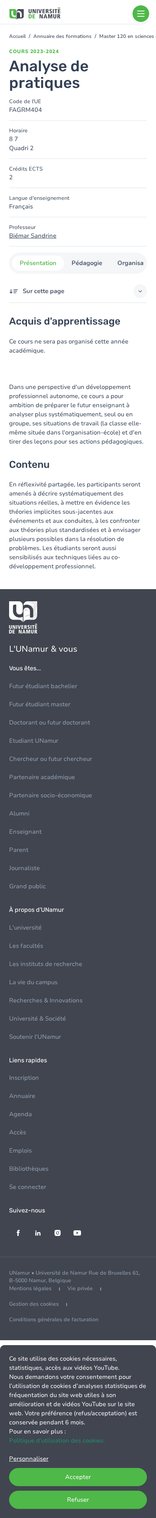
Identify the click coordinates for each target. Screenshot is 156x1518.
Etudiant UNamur (33, 741)
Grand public (27, 886)
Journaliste (24, 868)
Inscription (24, 1078)
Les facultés (26, 946)
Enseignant (25, 832)
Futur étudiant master (39, 704)
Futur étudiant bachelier (43, 686)
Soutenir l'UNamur (35, 1037)
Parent (18, 850)
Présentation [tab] (38, 263)
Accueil (17, 36)
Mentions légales (30, 1288)
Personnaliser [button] (28, 1459)
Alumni (19, 813)
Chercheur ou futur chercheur (50, 759)
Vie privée (80, 1288)
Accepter (78, 1477)
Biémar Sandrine (32, 236)
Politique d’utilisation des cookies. (57, 1440)
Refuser (78, 1500)
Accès (17, 1132)
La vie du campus (33, 982)
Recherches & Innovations (46, 1000)
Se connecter (27, 1187)
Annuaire (22, 1096)
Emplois (20, 1150)
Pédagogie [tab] (87, 263)
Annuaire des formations (62, 36)
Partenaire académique (42, 777)
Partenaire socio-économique (50, 795)
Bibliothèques (28, 1169)
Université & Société (37, 1019)
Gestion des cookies (34, 1304)
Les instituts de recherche (45, 964)
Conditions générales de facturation (53, 1319)
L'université (25, 928)
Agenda (20, 1114)
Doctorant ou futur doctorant (49, 722)
